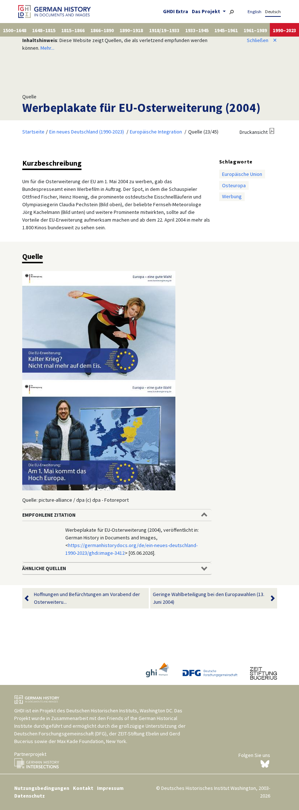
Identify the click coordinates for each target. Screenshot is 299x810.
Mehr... (47, 48)
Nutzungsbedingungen (41, 788)
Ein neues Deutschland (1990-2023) (86, 131)
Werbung (232, 196)
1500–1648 (14, 30)
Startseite (33, 131)
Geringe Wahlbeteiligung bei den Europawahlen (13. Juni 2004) (208, 598)
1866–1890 (102, 30)
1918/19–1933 (164, 30)
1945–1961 (226, 30)
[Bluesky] (265, 763)
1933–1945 (197, 30)
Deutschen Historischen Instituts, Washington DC (119, 710)
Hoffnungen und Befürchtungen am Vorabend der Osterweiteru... (87, 598)
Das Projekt (206, 11)
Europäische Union (242, 174)
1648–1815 (43, 30)
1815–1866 (73, 30)
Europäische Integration (156, 131)
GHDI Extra (175, 11)
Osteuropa (234, 185)
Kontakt (83, 788)
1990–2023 (284, 30)
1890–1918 (131, 30)
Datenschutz (29, 795)
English (254, 11)
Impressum (110, 788)
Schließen (262, 40)
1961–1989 (255, 30)
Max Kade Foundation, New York (91, 741)
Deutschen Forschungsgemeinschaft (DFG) (60, 733)
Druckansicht (254, 132)
